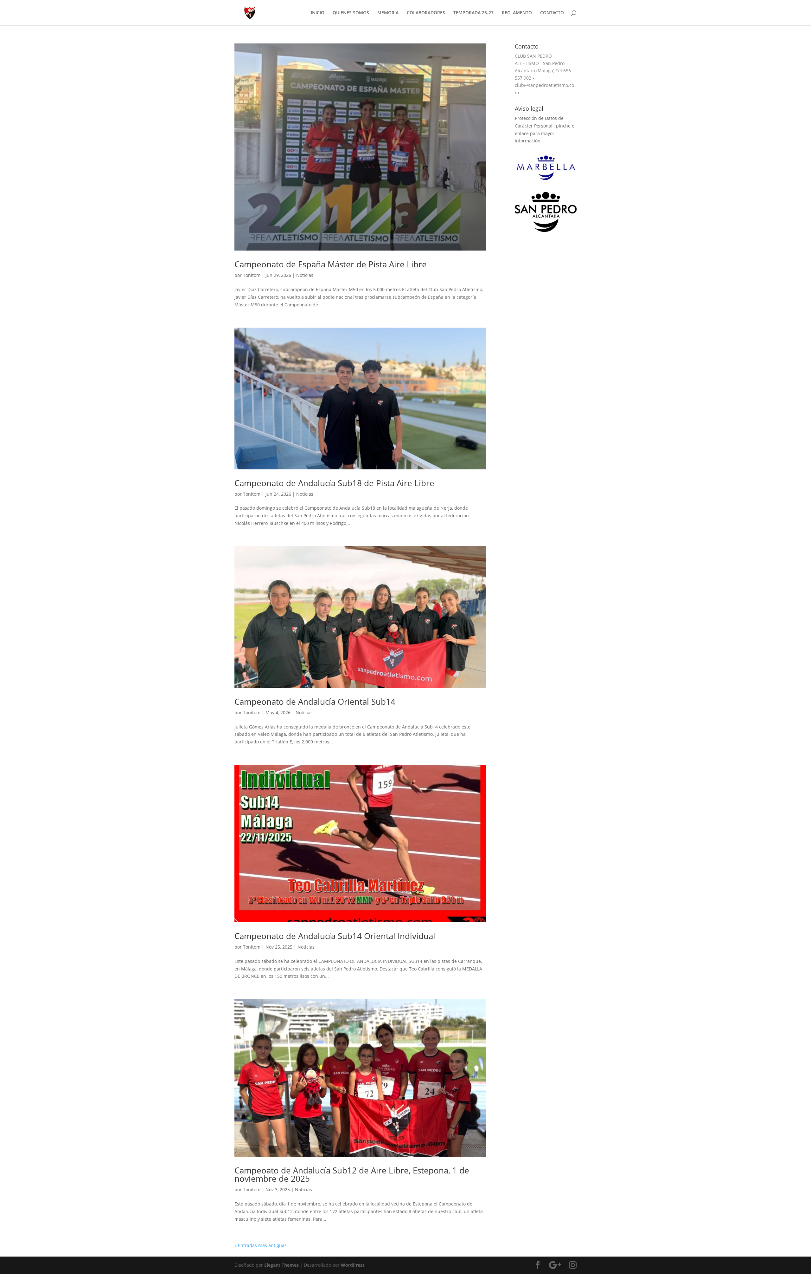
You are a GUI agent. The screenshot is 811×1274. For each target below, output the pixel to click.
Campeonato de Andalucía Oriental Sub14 (314, 701)
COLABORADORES (426, 13)
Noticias (304, 275)
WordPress (353, 1265)
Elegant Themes (281, 1265)
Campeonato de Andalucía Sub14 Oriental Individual (334, 936)
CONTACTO (552, 13)
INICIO (317, 13)
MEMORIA (388, 13)
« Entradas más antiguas (260, 1245)
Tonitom (251, 275)
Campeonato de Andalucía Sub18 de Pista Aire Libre (334, 483)
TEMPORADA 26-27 (473, 13)
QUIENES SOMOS (351, 13)
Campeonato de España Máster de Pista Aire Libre (330, 264)
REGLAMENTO (517, 13)
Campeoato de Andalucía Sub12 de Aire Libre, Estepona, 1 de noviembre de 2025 (351, 1174)
